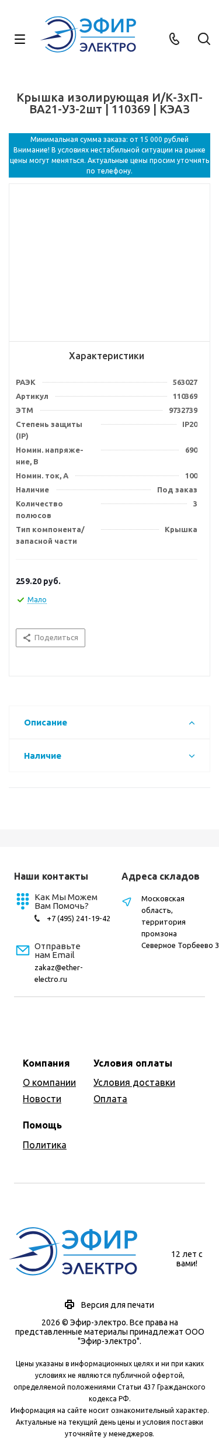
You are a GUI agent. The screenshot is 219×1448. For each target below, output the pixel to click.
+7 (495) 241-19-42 (78, 918)
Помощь (42, 1125)
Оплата (110, 1098)
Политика (45, 1145)
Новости (42, 1098)
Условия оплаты (132, 1063)
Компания (46, 1063)
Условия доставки (134, 1082)
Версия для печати (117, 1305)
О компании (49, 1082)
